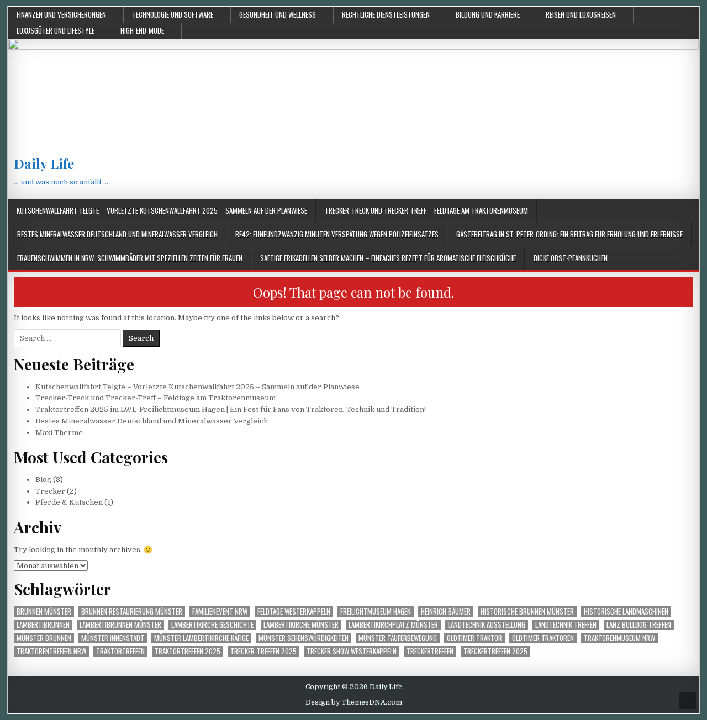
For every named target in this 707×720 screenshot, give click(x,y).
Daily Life (44, 163)
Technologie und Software (172, 14)
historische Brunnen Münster (527, 611)
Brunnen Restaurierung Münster (131, 611)
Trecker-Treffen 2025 (263, 651)
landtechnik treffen (566, 625)
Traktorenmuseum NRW (619, 638)
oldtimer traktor (474, 638)
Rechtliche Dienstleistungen (386, 14)
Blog (43, 479)
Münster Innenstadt (112, 638)
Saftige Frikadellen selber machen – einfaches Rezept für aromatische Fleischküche (388, 257)
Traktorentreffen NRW (51, 651)
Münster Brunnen (44, 638)
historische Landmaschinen (626, 611)
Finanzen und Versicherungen (61, 14)
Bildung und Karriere (488, 14)
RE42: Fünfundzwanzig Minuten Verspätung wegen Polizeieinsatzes (337, 234)
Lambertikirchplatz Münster (393, 625)
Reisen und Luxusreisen (581, 14)
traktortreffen (120, 651)
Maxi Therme (59, 432)
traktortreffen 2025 (187, 651)
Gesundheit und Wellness (277, 14)
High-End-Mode (142, 30)
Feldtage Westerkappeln (293, 611)
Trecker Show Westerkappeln (352, 651)
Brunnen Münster (44, 611)
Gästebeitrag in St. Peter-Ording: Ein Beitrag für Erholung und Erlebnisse (569, 234)
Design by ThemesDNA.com (353, 702)
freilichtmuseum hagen (375, 611)
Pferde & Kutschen (69, 502)
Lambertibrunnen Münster (120, 625)
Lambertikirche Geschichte (212, 625)
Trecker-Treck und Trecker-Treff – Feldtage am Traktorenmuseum (426, 210)
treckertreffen (430, 651)
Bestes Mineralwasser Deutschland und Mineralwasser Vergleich (117, 234)
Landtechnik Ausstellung (486, 625)
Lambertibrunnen (43, 625)
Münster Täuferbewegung (397, 638)
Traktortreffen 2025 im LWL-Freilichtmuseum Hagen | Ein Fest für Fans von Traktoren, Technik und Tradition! (230, 409)
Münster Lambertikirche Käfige (201, 638)
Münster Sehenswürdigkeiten (303, 638)
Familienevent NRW (219, 611)
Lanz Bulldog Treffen (638, 625)
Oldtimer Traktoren (543, 638)
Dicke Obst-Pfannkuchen (571, 257)
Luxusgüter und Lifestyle (55, 30)
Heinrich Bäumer (446, 611)
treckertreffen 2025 (495, 651)
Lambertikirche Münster (301, 625)
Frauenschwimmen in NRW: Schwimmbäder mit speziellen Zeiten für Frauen (129, 257)
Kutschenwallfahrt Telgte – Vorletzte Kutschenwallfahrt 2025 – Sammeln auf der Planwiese (162, 210)
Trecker (50, 491)
